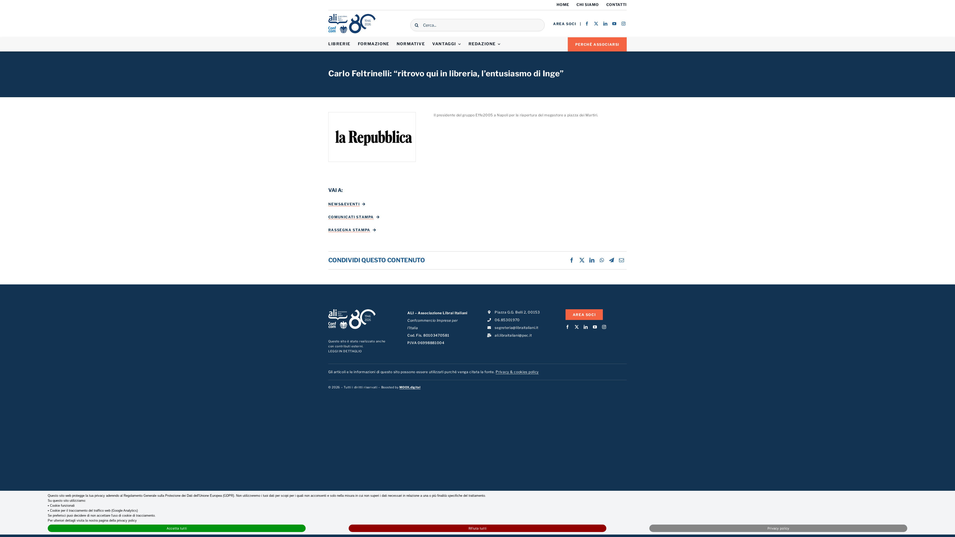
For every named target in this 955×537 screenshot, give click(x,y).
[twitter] (596, 24)
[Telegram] (612, 260)
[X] (582, 260)
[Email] (622, 260)
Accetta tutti (177, 528)
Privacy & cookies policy (517, 372)
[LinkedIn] (592, 260)
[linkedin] (605, 24)
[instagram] (623, 24)
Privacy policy (778, 528)
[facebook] (587, 24)
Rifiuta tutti (477, 528)
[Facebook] (572, 260)
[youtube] (614, 24)
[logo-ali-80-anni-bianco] (352, 311)
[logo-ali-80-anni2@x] (352, 15)
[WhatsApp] (602, 260)
